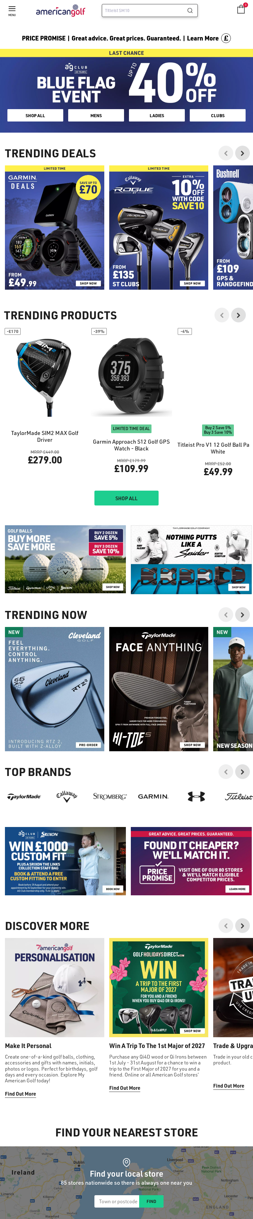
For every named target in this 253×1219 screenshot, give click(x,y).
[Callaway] (67, 796)
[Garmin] (153, 796)
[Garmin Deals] (54, 227)
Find (151, 1201)
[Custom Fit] (65, 861)
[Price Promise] (191, 559)
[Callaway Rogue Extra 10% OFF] (159, 227)
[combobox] (150, 10)
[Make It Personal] (54, 988)
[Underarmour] (196, 796)
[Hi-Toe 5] (159, 689)
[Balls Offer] (65, 559)
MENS (96, 115)
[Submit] (192, 10)
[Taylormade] (24, 796)
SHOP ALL (35, 115)
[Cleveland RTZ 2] (54, 689)
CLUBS (218, 115)
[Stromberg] (110, 796)
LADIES (157, 115)
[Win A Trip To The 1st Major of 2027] (159, 988)
